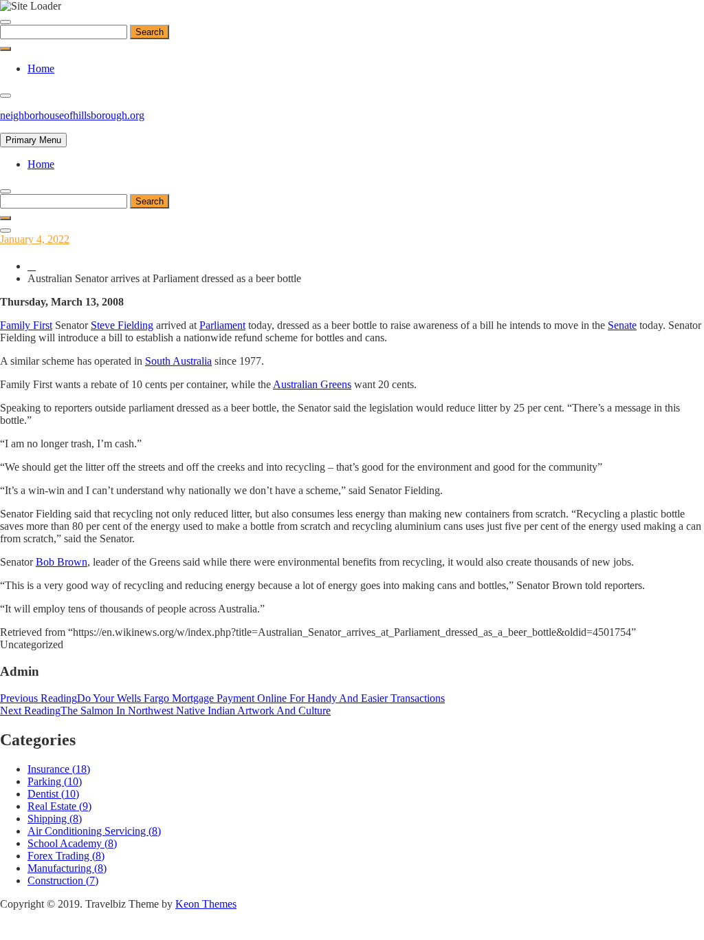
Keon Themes (205, 904)
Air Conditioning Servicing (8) (94, 831)
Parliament (222, 325)
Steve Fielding (122, 325)
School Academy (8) (72, 843)
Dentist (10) (53, 794)
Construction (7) (63, 880)
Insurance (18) (59, 769)
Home (41, 68)
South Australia (178, 361)
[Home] (32, 266)
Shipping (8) (55, 818)
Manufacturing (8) (67, 868)
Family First (26, 325)
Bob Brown (61, 562)
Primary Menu (33, 140)
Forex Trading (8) (66, 856)
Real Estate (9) (59, 806)
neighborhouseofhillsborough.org (72, 115)
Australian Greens (312, 384)
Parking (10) (55, 781)
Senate (622, 325)
